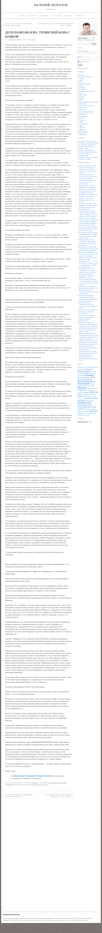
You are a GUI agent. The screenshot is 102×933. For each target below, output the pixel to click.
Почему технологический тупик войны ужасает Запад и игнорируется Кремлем (88, 248)
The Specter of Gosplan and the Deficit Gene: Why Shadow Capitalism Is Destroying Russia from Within (88, 198)
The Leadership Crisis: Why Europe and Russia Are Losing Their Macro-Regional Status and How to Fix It (88, 356)
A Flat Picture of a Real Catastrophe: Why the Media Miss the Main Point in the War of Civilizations (88, 228)
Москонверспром (86, 381)
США (81, 125)
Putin (89, 367)
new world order (82, 367)
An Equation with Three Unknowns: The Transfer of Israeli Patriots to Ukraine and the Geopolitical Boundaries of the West (88, 272)
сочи (84, 415)
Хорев (95, 394)
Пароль (80, 56)
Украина (82, 129)
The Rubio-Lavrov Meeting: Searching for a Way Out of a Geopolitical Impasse (88, 344)
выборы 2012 (81, 398)
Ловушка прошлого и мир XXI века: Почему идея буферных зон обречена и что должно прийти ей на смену (88, 169)
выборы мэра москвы (87, 399)
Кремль (81, 96)
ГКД (84, 375)
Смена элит (83, 120)
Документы (44, 15)
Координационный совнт (57, 783)
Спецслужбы (83, 124)
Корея (81, 93)
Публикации (83, 116)
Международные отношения (88, 102)
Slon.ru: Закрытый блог (87, 146)
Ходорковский (88, 394)
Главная (21, 15)
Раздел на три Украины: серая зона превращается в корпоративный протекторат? (88, 318)
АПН (80, 80)
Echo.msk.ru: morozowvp (87, 141)
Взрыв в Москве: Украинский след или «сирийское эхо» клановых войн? (88, 305)
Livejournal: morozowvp (87, 145)
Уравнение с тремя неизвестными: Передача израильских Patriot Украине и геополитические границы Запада (89, 281)
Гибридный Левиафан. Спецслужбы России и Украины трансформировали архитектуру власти (88, 298)
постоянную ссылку (40, 784)
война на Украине (91, 396)
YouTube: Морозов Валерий (88, 157)
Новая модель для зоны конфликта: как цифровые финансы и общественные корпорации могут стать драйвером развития (88, 189)
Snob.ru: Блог (83, 148)
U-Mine (81, 78)
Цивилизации (83, 133)
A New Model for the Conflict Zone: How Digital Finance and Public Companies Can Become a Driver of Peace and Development (88, 179)
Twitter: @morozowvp (86, 150)
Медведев (88, 379)
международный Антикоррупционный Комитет (87, 407)
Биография (32, 15)
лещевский (84, 402)
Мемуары (82, 104)
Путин (81, 118)
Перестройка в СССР (86, 111)
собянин (80, 415)
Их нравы (82, 89)
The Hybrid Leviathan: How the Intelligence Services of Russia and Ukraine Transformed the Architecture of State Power (88, 290)
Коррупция (83, 95)
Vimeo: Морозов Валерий (88, 152)
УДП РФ (82, 127)
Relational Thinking (86, 77)
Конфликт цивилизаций (87, 91)
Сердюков (82, 390)
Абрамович (89, 369)
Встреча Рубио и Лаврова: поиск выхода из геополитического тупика (88, 349)
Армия (81, 82)
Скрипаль (89, 390)
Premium (82, 75)
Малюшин (81, 379)
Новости (34, 783)
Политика (82, 115)
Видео (81, 86)
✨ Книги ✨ (79, 15)
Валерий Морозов (51, 5)
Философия (83, 131)
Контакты (68, 15)
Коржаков (81, 377)
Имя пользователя (83, 51)
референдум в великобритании (87, 413)
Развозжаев (9, 784)
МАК (81, 100)
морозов (88, 409)
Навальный (83, 383)
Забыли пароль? (83, 68)
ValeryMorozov (15, 39)
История (82, 87)
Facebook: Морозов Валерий (89, 143)
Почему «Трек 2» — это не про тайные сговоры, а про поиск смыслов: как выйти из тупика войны (88, 264)
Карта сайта (56, 15)
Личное (81, 98)
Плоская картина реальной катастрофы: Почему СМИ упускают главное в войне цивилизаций (88, 235)
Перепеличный (90, 386)
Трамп (86, 392)
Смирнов (80, 392)
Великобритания (84, 84)
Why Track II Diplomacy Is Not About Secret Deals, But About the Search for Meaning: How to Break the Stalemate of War (88, 255)
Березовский (84, 371)
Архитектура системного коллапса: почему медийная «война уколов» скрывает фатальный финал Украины (88, 220)
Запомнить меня (84, 62)
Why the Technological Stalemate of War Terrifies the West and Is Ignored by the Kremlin (88, 242)
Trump (94, 367)
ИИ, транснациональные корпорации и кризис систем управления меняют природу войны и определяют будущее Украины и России (89, 337)
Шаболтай (82, 396)
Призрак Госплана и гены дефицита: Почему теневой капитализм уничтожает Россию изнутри (88, 206)
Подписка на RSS (85, 159)
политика (93, 410)
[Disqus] (38, 828)
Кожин (90, 375)
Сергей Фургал (92, 388)
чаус (88, 415)
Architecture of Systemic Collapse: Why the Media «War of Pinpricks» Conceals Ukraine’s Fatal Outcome (88, 213)
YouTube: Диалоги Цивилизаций (85, 154)
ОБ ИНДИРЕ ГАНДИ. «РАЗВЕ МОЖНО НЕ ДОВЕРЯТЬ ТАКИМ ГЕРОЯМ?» (59, 795)
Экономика (83, 134)
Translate (91, 40)
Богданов (93, 371)
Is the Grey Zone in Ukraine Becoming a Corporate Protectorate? (88, 311)
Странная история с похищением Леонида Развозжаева (31, 776)
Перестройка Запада (86, 113)
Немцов (92, 384)
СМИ (81, 122)
